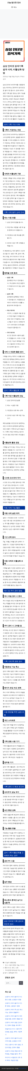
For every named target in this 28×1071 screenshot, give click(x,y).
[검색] (21, 983)
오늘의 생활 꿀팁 (10, 962)
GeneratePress (22, 1068)
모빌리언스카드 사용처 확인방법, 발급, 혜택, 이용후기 (13, 1031)
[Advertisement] (14, 24)
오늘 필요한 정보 (14, 2)
